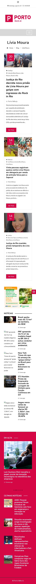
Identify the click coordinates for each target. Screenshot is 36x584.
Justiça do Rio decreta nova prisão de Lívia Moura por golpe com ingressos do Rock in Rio (18, 88)
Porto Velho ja (12, 101)
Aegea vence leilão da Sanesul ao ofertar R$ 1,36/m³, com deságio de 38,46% (24, 409)
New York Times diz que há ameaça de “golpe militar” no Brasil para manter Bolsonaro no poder (24, 361)
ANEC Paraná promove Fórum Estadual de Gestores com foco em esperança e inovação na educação (22, 507)
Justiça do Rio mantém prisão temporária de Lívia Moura (18, 246)
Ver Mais (11, 130)
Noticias (10, 159)
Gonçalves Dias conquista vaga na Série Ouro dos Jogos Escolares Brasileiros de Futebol (22, 562)
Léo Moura (11, 162)
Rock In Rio (14, 75)
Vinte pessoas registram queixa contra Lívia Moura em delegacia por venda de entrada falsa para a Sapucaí (17, 172)
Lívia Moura (9, 164)
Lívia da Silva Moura (14, 73)
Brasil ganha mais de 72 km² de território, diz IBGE (25, 320)
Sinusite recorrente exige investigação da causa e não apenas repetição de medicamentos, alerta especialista (23, 525)
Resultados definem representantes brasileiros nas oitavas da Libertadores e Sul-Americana (23, 543)
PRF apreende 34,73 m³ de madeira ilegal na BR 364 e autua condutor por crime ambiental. (25, 338)
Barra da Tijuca (12, 237)
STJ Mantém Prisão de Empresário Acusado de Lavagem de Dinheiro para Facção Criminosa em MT (24, 385)
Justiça (10, 70)
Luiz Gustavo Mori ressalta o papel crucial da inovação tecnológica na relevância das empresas (17, 475)
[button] (16, 490)
